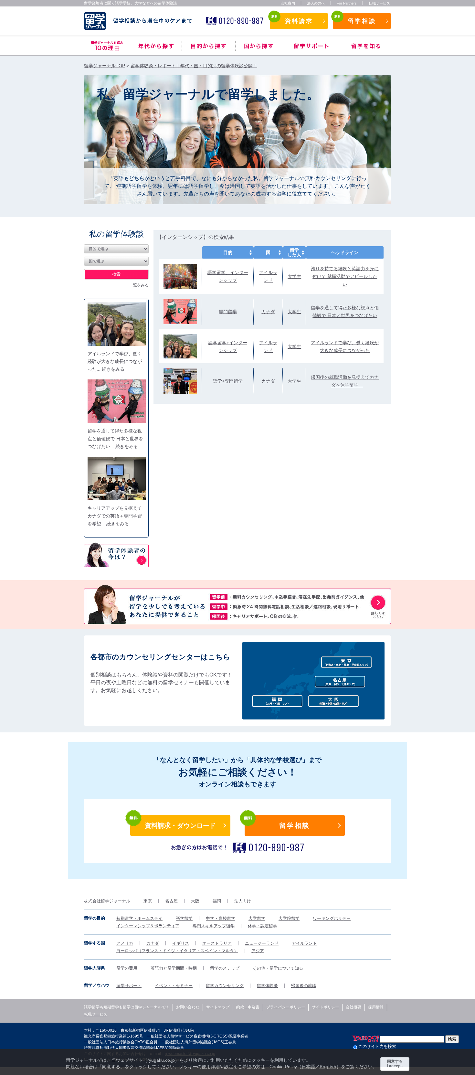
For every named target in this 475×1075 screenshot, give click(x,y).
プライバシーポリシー (285, 1007)
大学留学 (256, 918)
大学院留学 (289, 918)
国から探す (259, 46)
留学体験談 (267, 985)
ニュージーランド (262, 943)
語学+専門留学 (228, 381)
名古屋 (171, 901)
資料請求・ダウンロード (180, 825)
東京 (147, 901)
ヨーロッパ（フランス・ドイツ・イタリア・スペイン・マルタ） (177, 950)
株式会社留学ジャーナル (107, 901)
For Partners (347, 3)
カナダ (268, 311)
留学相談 (362, 21)
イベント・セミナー (174, 985)
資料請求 (299, 21)
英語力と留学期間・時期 (174, 968)
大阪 (195, 901)
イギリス (180, 943)
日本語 (308, 1066)
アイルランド (304, 943)
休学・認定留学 (262, 925)
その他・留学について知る (278, 968)
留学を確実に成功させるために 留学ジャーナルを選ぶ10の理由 (107, 46)
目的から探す (208, 46)
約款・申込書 (247, 1007)
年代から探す (156, 46)
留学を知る (365, 46)
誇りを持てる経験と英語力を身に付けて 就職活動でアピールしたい (345, 276)
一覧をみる (139, 285)
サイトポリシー (325, 1007)
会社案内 (288, 3)
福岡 (217, 901)
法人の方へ (316, 3)
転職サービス (379, 3)
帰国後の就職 (303, 985)
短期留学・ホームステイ (139, 918)
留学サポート (311, 46)
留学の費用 (126, 968)
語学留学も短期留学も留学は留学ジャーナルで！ (126, 1007)
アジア (257, 950)
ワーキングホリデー (332, 918)
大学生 (294, 276)
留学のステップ (224, 968)
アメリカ (124, 943)
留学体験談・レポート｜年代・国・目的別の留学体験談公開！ (194, 65)
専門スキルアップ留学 (214, 925)
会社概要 (353, 1007)
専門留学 (228, 311)
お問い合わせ (187, 1007)
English (328, 1066)
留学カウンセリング (225, 985)
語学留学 (184, 918)
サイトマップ (217, 1007)
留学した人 (294, 252)
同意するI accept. (395, 1063)
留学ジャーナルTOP (104, 65)
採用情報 (376, 1007)
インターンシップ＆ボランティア (147, 925)
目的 (227, 252)
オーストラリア (217, 943)
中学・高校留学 (220, 918)
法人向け (242, 901)
